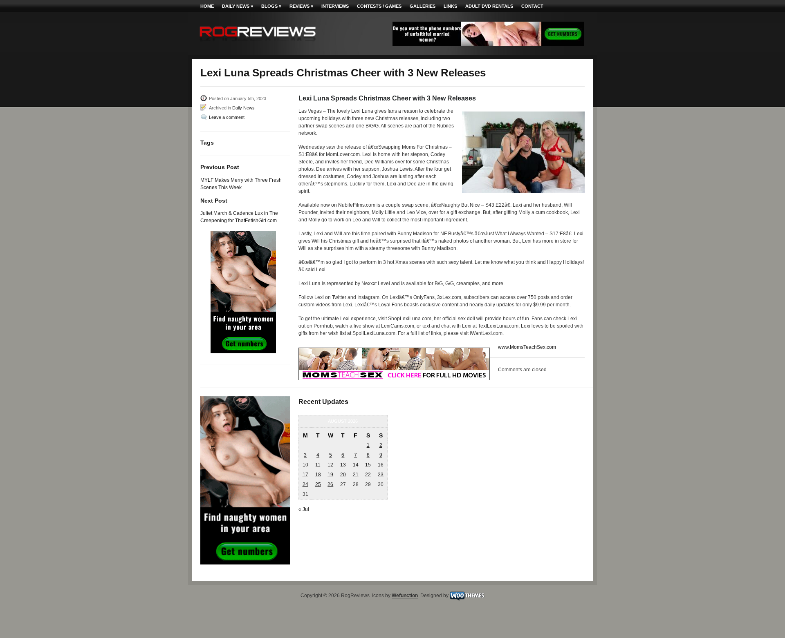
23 (381, 474)
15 (368, 465)
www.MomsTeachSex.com (527, 347)
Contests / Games (379, 6)
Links (450, 6)
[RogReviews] (257, 43)
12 (330, 465)
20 (343, 474)
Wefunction (405, 596)
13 (343, 465)
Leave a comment (226, 117)
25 (318, 484)
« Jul (303, 509)
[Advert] (488, 44)
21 (356, 474)
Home (207, 6)
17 (305, 474)
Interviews (335, 6)
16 (381, 465)
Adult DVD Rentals (489, 6)
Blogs (271, 6)
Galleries (422, 6)
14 (356, 465)
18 (318, 474)
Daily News (237, 6)
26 (330, 484)
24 (305, 484)
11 (318, 465)
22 (368, 474)
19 (330, 474)
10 (305, 465)
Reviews (301, 6)
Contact (532, 6)
